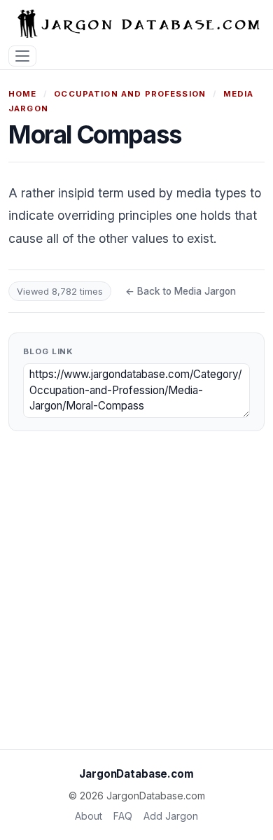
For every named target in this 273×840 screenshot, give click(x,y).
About (88, 816)
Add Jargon (171, 816)
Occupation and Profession (130, 94)
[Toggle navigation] (22, 56)
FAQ (122, 816)
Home (22, 94)
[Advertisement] (136, 595)
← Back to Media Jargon (180, 291)
